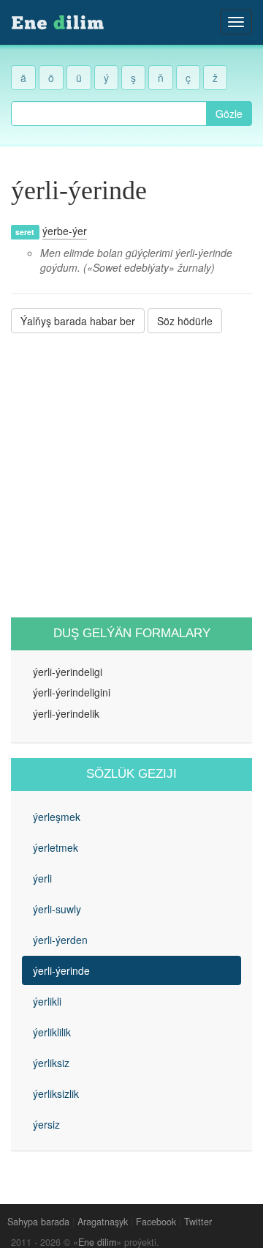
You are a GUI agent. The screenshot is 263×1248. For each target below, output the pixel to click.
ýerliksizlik (56, 1093)
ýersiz (46, 1124)
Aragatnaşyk (102, 1221)
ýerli (42, 878)
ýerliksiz (51, 1062)
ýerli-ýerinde (61, 970)
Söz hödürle (185, 320)
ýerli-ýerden (60, 939)
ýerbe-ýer (64, 230)
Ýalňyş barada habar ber (77, 320)
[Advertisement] (131, 475)
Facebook (156, 1221)
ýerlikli (47, 1001)
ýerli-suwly (57, 909)
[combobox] (109, 113)
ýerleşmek (56, 816)
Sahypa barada (38, 1221)
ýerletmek (55, 847)
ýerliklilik (52, 1032)
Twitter (198, 1221)
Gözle (229, 113)
